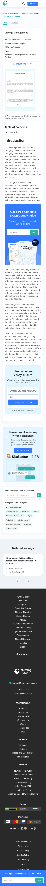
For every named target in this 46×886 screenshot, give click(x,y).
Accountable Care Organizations (17, 512)
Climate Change (23, 616)
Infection (23, 601)
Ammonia (27, 524)
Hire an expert (23, 450)
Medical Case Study (23, 778)
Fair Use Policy (23, 860)
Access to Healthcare (13, 507)
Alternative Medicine (13, 524)
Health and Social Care (21, 39)
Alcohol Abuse (23, 520)
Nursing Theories (23, 612)
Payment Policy (23, 850)
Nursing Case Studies (23, 775)
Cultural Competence (23, 624)
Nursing (23, 745)
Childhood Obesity (23, 627)
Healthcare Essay (23, 790)
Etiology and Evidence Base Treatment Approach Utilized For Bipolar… (21, 561)
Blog (23, 732)
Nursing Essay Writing (23, 786)
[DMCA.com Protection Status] (11, 809)
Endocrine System (23, 608)
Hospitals (23, 643)
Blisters (23, 647)
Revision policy (23, 869)
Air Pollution (10, 520)
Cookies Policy (23, 855)
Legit (23, 864)
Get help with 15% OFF (23, 403)
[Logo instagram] (25, 828)
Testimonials (23, 728)
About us (23, 709)
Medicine (18, 568)
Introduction (13, 132)
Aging (30, 516)
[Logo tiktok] (28, 828)
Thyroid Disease (23, 597)
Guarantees (23, 712)
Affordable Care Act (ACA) (15, 516)
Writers (23, 724)
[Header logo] (5, 3)
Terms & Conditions (23, 841)
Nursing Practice (21, 55)
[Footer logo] (23, 672)
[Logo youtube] (31, 828)
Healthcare (9, 55)
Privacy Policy (23, 689)
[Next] (26, 581)
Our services (23, 720)
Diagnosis (23, 604)
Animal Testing (11, 529)
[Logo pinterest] (34, 828)
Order (32, 4)
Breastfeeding (23, 635)
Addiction (35, 512)
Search (39, 495)
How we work (23, 716)
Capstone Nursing (23, 782)
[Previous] (19, 581)
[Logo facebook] (21, 828)
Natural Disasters (23, 639)
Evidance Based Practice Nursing (23, 794)
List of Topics (23, 757)
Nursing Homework (23, 771)
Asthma (23, 620)
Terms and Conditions (23, 693)
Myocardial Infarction (23, 631)
